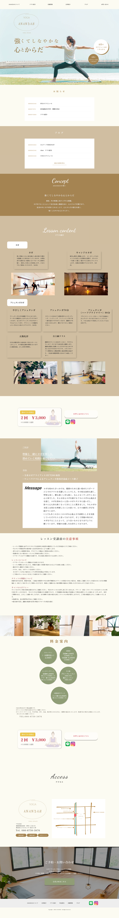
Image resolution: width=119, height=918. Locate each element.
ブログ (86, 4)
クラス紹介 (33, 4)
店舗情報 (50, 4)
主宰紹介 (68, 4)
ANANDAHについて (14, 4)
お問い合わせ (104, 4)
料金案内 (62, 903)
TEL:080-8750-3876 (31, 716)
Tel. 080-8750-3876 (28, 830)
